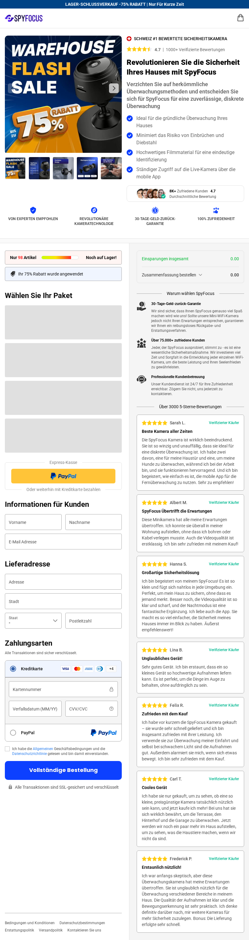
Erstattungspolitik (19, 930)
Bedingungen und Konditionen (30, 923)
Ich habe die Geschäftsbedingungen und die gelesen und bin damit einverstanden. (60, 751)
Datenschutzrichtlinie (29, 754)
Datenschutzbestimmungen (82, 923)
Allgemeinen (43, 749)
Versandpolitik (51, 930)
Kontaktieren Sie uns (84, 930)
